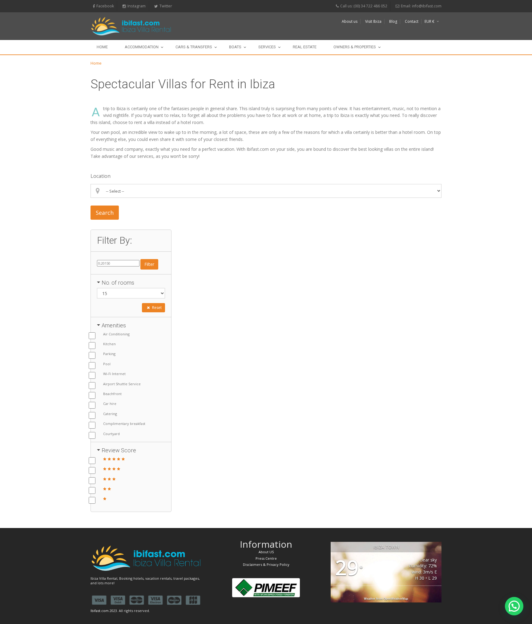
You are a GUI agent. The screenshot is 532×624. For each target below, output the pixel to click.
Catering (110, 413)
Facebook (105, 6)
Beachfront (112, 393)
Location (101, 176)
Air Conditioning (116, 334)
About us (349, 21)
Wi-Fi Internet (114, 373)
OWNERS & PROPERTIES (354, 47)
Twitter (165, 6)
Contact (411, 21)
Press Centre (266, 558)
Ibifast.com (100, 610)
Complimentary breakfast (124, 423)
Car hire (109, 403)
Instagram (136, 6)
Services (267, 47)
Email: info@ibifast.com (421, 6)
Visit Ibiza (373, 21)
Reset (156, 307)
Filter (149, 264)
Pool (107, 364)
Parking (109, 353)
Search (105, 212)
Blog (393, 21)
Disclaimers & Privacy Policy (266, 564)
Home (102, 47)
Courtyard (111, 433)
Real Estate (304, 47)
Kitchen (109, 344)
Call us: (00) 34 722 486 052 (363, 6)
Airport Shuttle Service (122, 384)
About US (266, 552)
